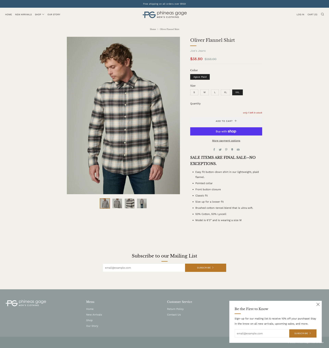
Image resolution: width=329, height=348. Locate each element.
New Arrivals (23, 14)
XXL (237, 92)
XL (225, 92)
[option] (123, 115)
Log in (300, 14)
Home (8, 14)
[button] (105, 203)
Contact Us (174, 314)
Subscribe (204, 267)
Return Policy (175, 309)
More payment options (226, 140)
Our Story (53, 14)
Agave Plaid (199, 76)
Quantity (195, 103)
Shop (38, 14)
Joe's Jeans (198, 50)
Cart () (312, 14)
